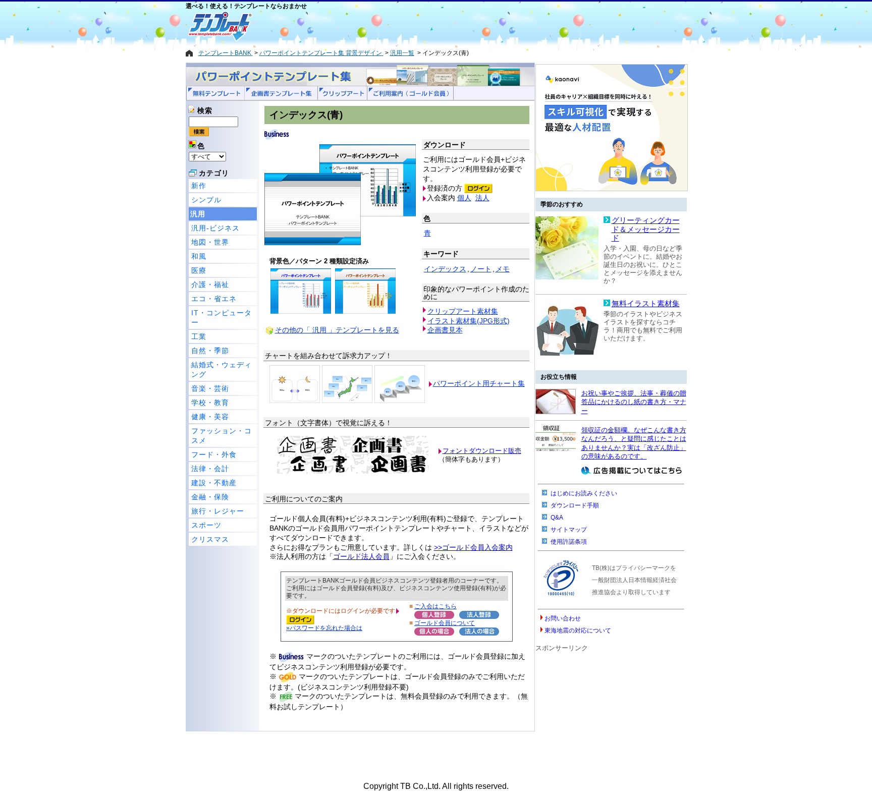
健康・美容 (210, 417)
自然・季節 (210, 351)
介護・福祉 (210, 284)
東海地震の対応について (577, 630)
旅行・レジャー (217, 511)
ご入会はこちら (435, 606)
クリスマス (210, 539)
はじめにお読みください (584, 493)
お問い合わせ (562, 618)
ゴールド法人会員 (361, 556)
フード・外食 (214, 454)
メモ (503, 269)
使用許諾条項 (569, 541)
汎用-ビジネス (215, 228)
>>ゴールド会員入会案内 (473, 547)
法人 (482, 198)
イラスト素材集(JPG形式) (468, 321)
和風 (198, 256)
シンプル (206, 200)
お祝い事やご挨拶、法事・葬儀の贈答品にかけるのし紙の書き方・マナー (633, 402)
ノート (481, 269)
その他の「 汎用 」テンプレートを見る (337, 330)
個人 (464, 198)
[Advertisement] (400, 26)
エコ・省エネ (214, 299)
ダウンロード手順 (575, 505)
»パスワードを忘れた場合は (324, 627)
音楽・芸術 (210, 388)
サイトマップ (569, 529)
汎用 (197, 214)
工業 (198, 336)
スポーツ (206, 525)
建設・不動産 (214, 483)
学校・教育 (210, 402)
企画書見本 (445, 330)
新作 (198, 186)
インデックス (445, 269)
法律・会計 (210, 469)
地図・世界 (210, 242)
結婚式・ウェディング (221, 369)
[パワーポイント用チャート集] (294, 383)
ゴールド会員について (444, 622)
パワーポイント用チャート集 (479, 383)
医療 (198, 270)
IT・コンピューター (221, 317)
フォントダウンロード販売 (482, 450)
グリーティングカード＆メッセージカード (646, 229)
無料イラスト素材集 (646, 304)
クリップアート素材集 (462, 311)
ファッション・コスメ (221, 435)
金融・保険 (210, 497)
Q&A (557, 517)
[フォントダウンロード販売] (352, 471)
